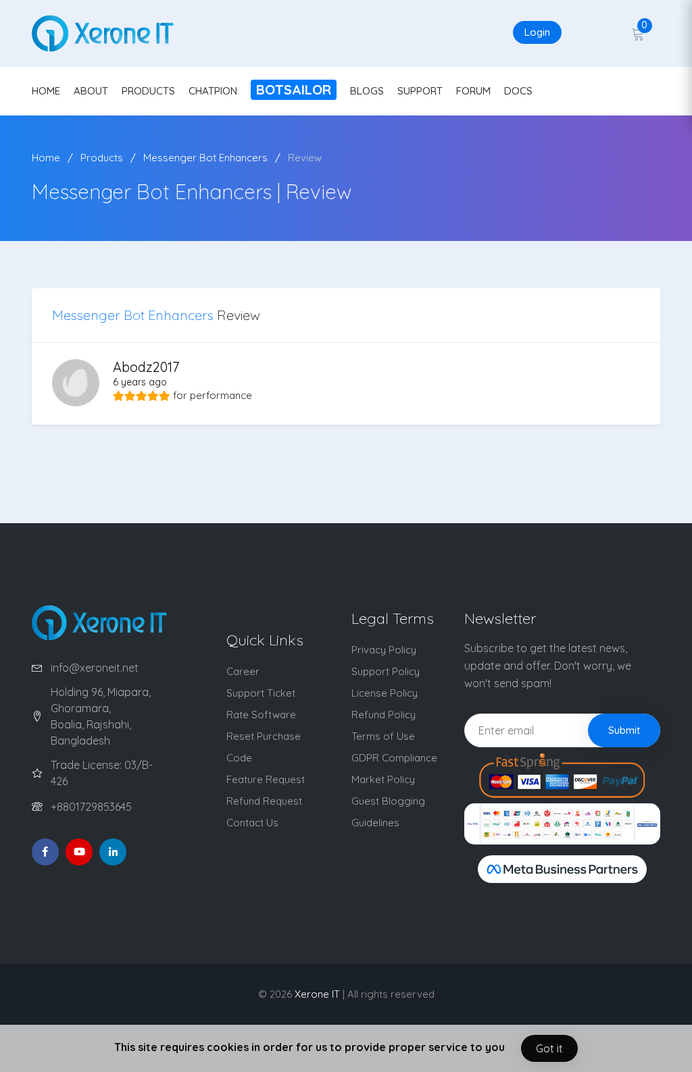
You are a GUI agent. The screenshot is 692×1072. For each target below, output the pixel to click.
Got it (549, 1048)
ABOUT (91, 90)
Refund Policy (383, 714)
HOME (46, 90)
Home (46, 157)
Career (243, 671)
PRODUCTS (148, 90)
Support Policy (385, 671)
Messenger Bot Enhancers (205, 157)
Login (537, 32)
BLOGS (367, 90)
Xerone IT (317, 994)
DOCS (518, 90)
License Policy (384, 693)
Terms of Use (383, 736)
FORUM (473, 90)
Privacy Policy (383, 649)
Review (305, 157)
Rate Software (261, 714)
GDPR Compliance (394, 757)
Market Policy (383, 779)
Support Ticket (260, 693)
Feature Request (265, 779)
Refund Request (264, 801)
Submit (624, 730)
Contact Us (252, 822)
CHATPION (213, 90)
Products (101, 157)
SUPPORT (420, 90)
